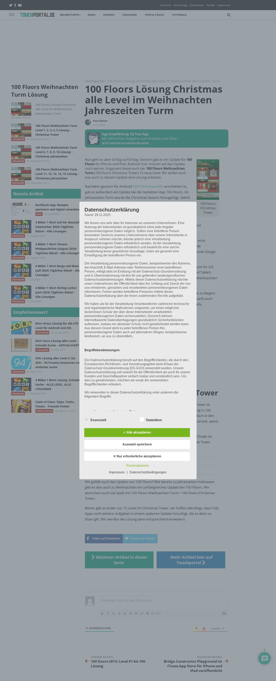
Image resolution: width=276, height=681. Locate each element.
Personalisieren (137, 465)
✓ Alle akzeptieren (137, 432)
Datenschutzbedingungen (148, 472)
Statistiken (154, 420)
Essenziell (98, 420)
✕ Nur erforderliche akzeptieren (137, 456)
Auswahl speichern (137, 444)
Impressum (117, 472)
